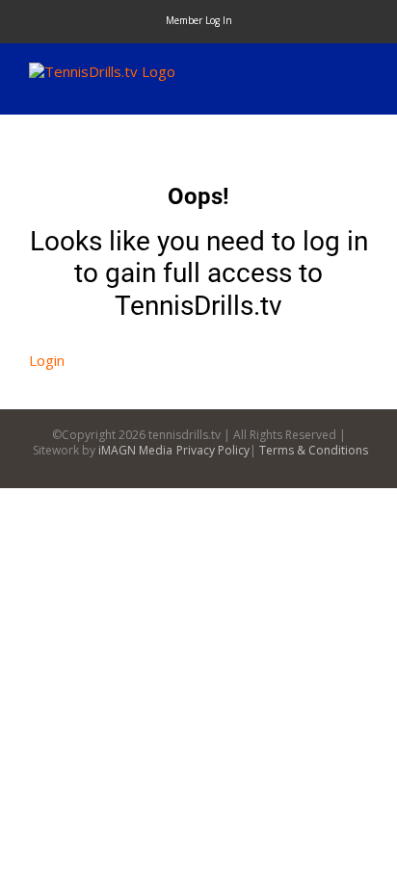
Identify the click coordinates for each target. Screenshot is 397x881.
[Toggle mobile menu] (360, 73)
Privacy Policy (213, 450)
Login (47, 360)
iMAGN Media (135, 450)
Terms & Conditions (313, 450)
